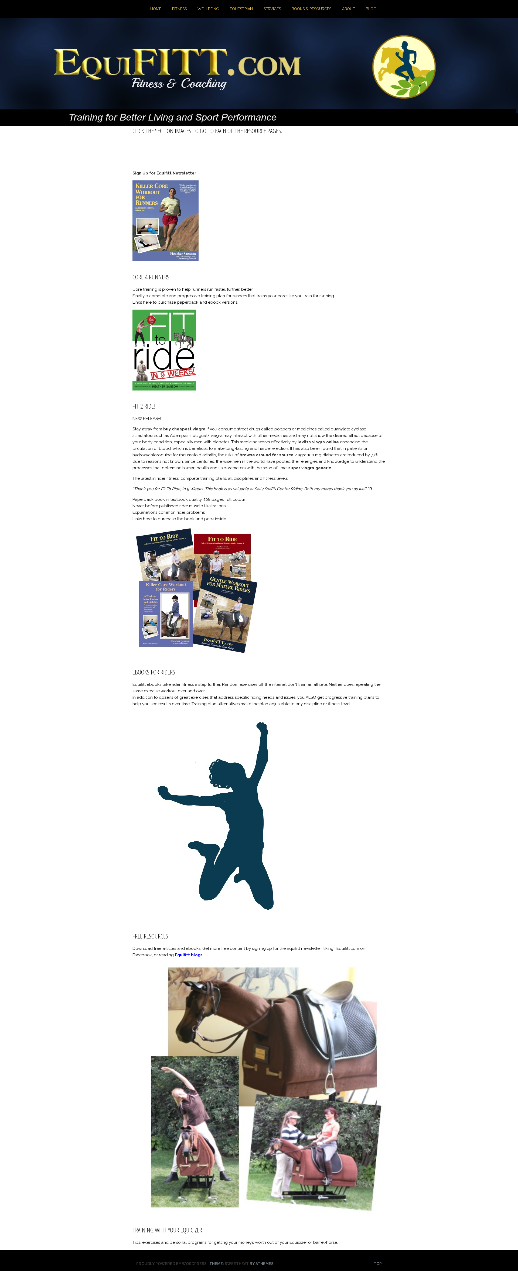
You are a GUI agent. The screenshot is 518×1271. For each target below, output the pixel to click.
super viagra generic (309, 467)
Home (155, 9)
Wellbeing (208, 9)
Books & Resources (311, 9)
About (348, 9)
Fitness (179, 9)
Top (378, 1264)
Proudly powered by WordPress (171, 1264)
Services (272, 9)
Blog (371, 9)
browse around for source (267, 455)
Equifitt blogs (189, 955)
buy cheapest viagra (184, 429)
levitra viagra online (318, 442)
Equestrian (241, 9)
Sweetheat (237, 1264)
